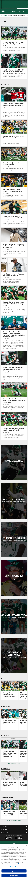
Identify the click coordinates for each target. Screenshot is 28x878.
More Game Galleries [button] (14, 731)
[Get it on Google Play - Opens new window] (18, 839)
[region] (14, 861)
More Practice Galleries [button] (14, 763)
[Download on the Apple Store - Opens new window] (8, 838)
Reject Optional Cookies (14, 871)
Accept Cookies (14, 875)
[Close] (26, 845)
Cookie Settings (14, 866)
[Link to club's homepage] (3, 11)
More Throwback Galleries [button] (14, 820)
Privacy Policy (18, 863)
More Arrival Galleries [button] (14, 792)
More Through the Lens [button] (14, 701)
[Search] (23, 11)
